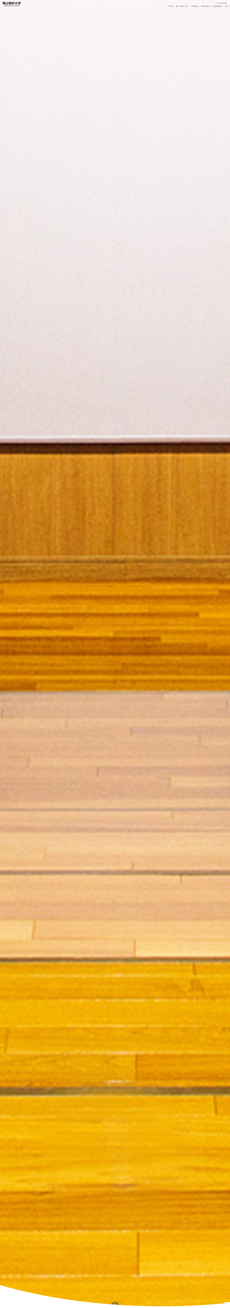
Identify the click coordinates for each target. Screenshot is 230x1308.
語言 (226, 6)
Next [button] (228, 1303)
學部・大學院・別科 (181, 6)
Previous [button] (226, 1303)
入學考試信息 (194, 6)
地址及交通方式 (205, 6)
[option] (115, 654)
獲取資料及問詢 (217, 6)
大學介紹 (170, 6)
